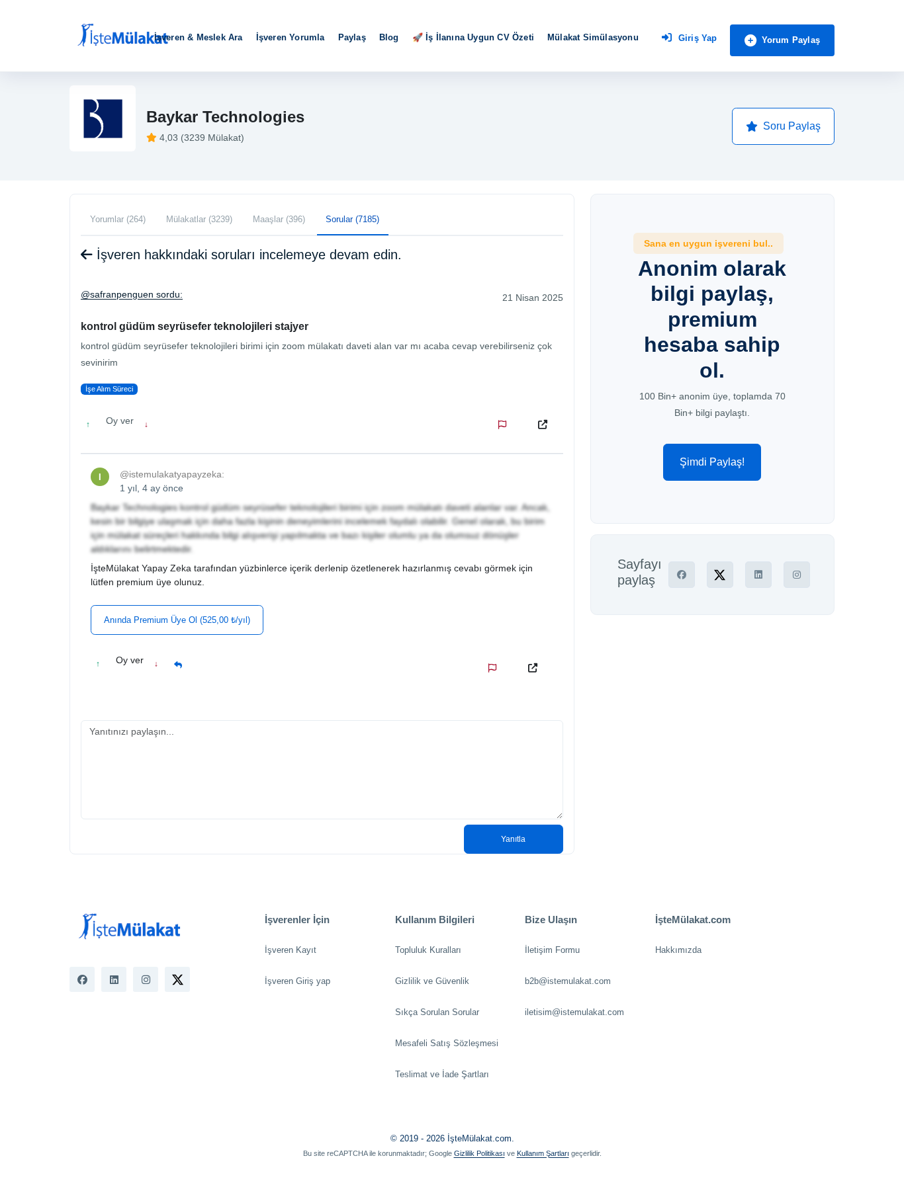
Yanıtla (513, 839)
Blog (389, 37)
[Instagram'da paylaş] (797, 574)
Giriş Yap (697, 38)
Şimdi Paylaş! (712, 462)
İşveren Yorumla (290, 37)
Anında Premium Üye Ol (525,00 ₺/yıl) (177, 620)
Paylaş (352, 37)
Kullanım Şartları (543, 1153)
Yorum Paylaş (791, 40)
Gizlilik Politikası (479, 1153)
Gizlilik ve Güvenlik (432, 981)
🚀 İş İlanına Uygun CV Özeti (473, 37)
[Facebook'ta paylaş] (681, 574)
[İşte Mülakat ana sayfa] (122, 35)
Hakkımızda (678, 950)
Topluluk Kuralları (428, 950)
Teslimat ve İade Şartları (442, 1074)
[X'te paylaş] (720, 574)
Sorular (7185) (352, 219)
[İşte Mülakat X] (177, 979)
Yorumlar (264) (118, 219)
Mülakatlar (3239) (199, 219)
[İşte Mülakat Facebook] (82, 979)
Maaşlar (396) (279, 219)
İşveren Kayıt (290, 950)
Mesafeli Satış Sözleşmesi (446, 1043)
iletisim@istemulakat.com (574, 1012)
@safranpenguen (117, 294)
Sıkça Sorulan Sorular (437, 1012)
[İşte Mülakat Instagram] (145, 979)
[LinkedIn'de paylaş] (758, 574)
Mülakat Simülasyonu (593, 37)
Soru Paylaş (792, 126)
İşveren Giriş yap (297, 981)
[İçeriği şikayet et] (505, 424)
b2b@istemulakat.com (568, 981)
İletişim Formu (552, 950)
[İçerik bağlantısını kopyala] (545, 424)
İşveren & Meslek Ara (198, 37)
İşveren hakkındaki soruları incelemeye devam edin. (247, 254)
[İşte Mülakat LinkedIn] (113, 979)
